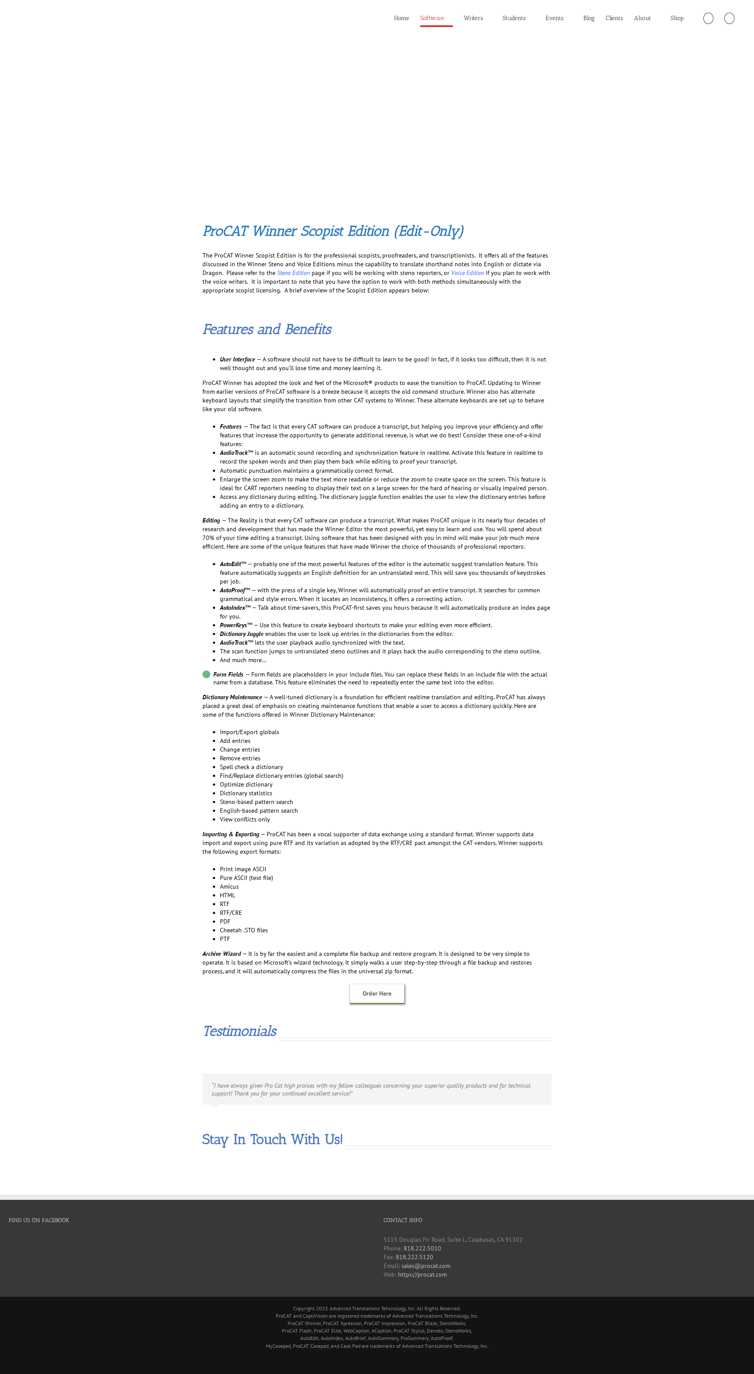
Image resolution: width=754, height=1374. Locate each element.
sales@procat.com (425, 1266)
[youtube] (219, 1182)
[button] (729, 18)
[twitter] (247, 1182)
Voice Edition (467, 273)
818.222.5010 (422, 1248)
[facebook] (205, 1182)
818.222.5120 (414, 1257)
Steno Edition (293, 273)
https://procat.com (422, 1274)
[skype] (233, 1182)
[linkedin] (261, 1182)
